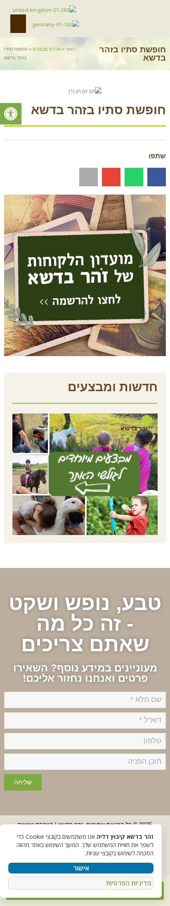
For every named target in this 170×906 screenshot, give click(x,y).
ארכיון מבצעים (47, 49)
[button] (10, 113)
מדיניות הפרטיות (128, 882)
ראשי (71, 49)
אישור (81, 868)
